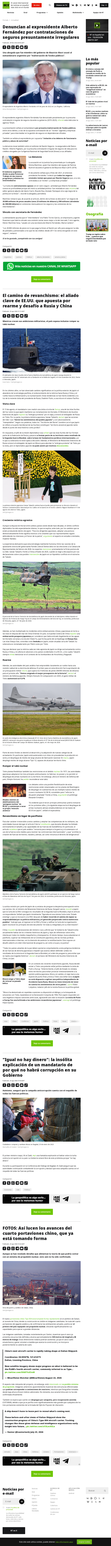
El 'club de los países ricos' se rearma (97, 102)
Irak (18, 1190)
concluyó (66, 1000)
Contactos (54, 1499)
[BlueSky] (88, 5)
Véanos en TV (61, 5)
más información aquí (64, 1542)
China (14, 1021)
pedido (26, 779)
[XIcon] (80, 5)
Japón (36, 1021)
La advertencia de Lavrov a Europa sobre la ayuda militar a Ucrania (97, 127)
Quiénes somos (53, 1494)
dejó (34, 1155)
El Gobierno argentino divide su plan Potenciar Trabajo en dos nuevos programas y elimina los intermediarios (13, 176)
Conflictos (25, 1021)
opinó (70, 984)
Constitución (45, 824)
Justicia (18, 257)
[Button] (49, 5)
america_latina (60, 257)
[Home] (6, 5)
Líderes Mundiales (35, 1510)
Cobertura (53, 1505)
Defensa (35, 1452)
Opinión (60, 12)
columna (72, 188)
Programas (41, 12)
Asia (5, 1021)
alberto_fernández (43, 257)
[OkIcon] (92, 5)
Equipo (52, 1502)
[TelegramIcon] (84, 5)
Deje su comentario (42, 279)
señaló (46, 432)
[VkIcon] (73, 5)
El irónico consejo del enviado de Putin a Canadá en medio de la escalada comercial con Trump (96, 73)
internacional (73, 1452)
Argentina (7, 257)
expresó (22, 414)
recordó (69, 909)
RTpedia (34, 1505)
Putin (55, 1021)
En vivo (36, 5)
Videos (34, 1498)
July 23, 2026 (36, 1432)
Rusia (64, 1021)
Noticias (10, 12)
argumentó (47, 536)
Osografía (94, 214)
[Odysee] (95, 1498)
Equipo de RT (98, 12)
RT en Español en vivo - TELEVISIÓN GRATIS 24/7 (96, 37)
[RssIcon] (96, 1502)
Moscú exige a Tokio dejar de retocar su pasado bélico (14, 981)
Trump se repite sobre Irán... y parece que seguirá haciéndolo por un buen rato (96, 237)
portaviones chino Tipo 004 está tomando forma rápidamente (35, 1318)
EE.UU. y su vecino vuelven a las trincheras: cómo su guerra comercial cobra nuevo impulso (97, 114)
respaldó (11, 930)
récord (24, 670)
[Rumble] (76, 5)
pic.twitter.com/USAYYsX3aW (20, 1372)
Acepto (96, 160)
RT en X (14, 1530)
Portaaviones (59, 1452)
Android (71, 1493)
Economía (7, 1190)
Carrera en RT (55, 1509)
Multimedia (77, 12)
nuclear (57, 771)
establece (13, 829)
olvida (12, 654)
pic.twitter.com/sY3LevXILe (40, 1426)
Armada (7, 1452)
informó (61, 120)
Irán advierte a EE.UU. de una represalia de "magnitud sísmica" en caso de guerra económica (96, 89)
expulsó (73, 633)
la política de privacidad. (96, 160)
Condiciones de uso (54, 1513)
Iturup (57, 409)
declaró (61, 417)
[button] (97, 25)
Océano (46, 1452)
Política (29, 257)
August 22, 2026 (53, 1377)
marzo (66, 758)
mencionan (47, 549)
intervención (34, 554)
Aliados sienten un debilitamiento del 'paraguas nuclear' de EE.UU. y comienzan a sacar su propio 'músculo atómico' (14, 805)
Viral (25, 12)
